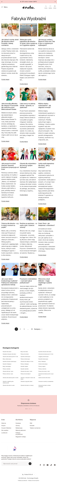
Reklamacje (19, 428)
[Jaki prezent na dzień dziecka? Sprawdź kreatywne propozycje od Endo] (10, 153)
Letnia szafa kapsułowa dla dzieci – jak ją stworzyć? (46, 165)
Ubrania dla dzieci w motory (27, 385)
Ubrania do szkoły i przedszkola (45, 381)
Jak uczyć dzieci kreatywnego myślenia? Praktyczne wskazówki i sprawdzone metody (9, 282)
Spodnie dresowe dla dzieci (44, 351)
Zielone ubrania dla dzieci (44, 377)
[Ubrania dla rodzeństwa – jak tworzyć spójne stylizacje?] (28, 153)
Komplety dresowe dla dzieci (9, 354)
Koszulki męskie (24, 366)
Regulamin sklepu (21, 436)
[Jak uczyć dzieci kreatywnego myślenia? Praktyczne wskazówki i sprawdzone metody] (10, 269)
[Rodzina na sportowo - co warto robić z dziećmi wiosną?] (28, 213)
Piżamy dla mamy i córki (44, 371)
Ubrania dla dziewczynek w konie (10, 377)
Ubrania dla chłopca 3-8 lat (27, 361)
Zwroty (18, 425)
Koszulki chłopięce (7, 364)
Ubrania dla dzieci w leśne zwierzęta (44, 386)
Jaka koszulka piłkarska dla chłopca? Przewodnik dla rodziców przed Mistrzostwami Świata (9, 106)
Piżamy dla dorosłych (26, 373)
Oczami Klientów (6, 428)
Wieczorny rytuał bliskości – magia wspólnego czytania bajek (45, 282)
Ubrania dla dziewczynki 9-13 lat (10, 356)
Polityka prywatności (19, 433)
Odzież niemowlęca (42, 364)
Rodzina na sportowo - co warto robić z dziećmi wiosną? (28, 225)
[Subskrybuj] (30, 463)
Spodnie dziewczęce (25, 356)
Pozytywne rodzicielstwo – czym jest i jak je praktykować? (28, 281)
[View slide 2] (28, 409)
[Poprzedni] (1, 1)
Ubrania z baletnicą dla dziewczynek (8, 382)
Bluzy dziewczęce (7, 359)
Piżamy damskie (6, 368)
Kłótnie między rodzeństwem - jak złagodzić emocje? (44, 105)
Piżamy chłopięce (25, 364)
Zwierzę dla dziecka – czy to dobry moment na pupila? (10, 225)
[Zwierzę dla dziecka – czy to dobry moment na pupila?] (10, 213)
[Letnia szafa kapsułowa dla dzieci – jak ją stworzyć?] (47, 153)
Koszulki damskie (25, 368)
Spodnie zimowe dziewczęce (9, 361)
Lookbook (4, 432)
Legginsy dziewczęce (43, 356)
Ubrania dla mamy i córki (26, 371)
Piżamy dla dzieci (25, 354)
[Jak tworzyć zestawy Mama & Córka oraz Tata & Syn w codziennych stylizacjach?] (47, 29)
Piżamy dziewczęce (25, 359)
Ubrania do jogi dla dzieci (26, 381)
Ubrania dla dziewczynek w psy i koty (46, 374)
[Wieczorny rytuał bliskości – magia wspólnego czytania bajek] (47, 269)
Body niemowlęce (7, 366)
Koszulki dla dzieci (7, 351)
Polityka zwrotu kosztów (33, 480)
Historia (3, 423)
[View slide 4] (31, 409)
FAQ (31, 423)
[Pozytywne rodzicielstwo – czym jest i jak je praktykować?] (28, 269)
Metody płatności (21, 430)
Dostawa (18, 423)
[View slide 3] (29, 409)
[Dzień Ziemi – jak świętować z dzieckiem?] (47, 213)
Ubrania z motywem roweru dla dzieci (28, 378)
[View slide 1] (26, 409)
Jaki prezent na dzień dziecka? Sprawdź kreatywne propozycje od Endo (10, 166)
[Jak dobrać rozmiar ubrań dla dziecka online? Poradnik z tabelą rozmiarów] (10, 29)
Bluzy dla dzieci (24, 351)
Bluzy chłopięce (42, 361)
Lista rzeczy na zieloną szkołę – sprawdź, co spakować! (27, 105)
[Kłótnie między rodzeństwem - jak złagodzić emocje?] (47, 93)
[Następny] (55, 1)
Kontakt (32, 425)
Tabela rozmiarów (35, 428)
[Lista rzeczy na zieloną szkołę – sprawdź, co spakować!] (28, 93)
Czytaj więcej (5, 79)
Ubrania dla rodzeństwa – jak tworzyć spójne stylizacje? (28, 165)
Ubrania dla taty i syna (8, 371)
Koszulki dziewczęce (43, 359)
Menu (5, 7)
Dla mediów (4, 430)
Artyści (3, 425)
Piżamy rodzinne (42, 368)
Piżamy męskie (41, 366)
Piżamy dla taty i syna (8, 373)
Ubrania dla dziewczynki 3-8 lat (45, 354)
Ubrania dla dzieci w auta (9, 385)
